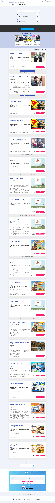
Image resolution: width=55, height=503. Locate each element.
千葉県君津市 (18, 2)
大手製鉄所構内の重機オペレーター (17, 120)
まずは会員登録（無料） (27, 481)
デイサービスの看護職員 (15, 282)
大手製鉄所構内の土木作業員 (15, 101)
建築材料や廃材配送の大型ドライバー (17, 425)
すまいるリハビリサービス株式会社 (14, 324)
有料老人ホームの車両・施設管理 (16, 178)
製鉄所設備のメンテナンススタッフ (17, 363)
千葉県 (13, 2)
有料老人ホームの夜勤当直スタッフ (17, 301)
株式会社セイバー (12, 384)
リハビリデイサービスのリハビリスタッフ (18, 322)
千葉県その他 (16, 2)
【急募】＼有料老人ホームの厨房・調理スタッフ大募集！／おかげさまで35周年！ (19, 163)
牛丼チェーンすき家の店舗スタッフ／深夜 (18, 139)
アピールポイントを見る (28, 95)
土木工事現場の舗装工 (14, 444)
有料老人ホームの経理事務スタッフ (17, 219)
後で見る (34, 91)
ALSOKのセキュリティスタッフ (16, 53)
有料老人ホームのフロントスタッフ (17, 199)
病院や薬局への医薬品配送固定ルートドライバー (19, 383)
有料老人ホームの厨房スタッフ (16, 158)
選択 (37, 16)
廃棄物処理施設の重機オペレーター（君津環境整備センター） (20, 343)
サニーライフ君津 (12, 160)
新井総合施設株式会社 (13, 345)
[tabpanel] (27, 40)
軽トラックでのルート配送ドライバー (17, 404)
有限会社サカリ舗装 (12, 426)
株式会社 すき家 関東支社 (13, 140)
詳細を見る (40, 91)
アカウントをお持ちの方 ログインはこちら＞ (27, 483)
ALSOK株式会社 (12, 79)
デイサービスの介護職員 (15, 241)
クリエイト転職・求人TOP (11, 2)
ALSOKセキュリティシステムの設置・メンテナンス (19, 77)
